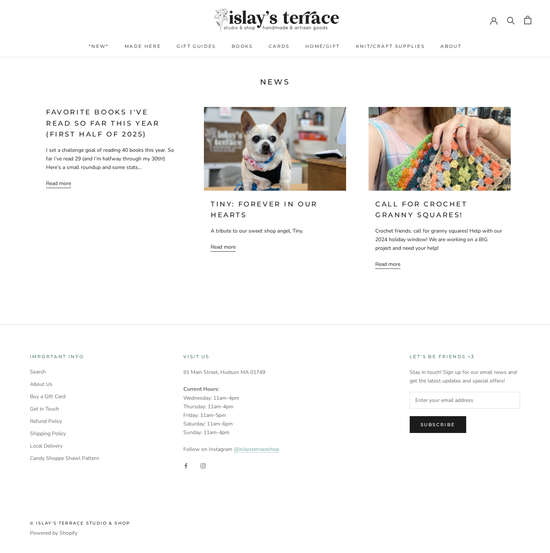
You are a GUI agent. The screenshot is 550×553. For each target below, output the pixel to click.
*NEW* (99, 46)
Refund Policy (46, 421)
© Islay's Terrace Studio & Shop (80, 523)
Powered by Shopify (53, 533)
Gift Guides (196, 46)
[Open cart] (527, 20)
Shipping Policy (48, 433)
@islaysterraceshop (256, 449)
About (450, 46)
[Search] (511, 20)
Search (38, 371)
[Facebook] (186, 465)
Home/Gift (322, 46)
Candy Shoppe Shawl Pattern (64, 458)
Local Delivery (46, 445)
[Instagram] (203, 465)
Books (242, 46)
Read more (58, 183)
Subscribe (438, 424)
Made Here (143, 46)
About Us (41, 384)
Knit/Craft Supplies (390, 46)
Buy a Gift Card (47, 396)
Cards (279, 46)
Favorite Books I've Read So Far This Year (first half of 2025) (103, 123)
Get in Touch (44, 408)
